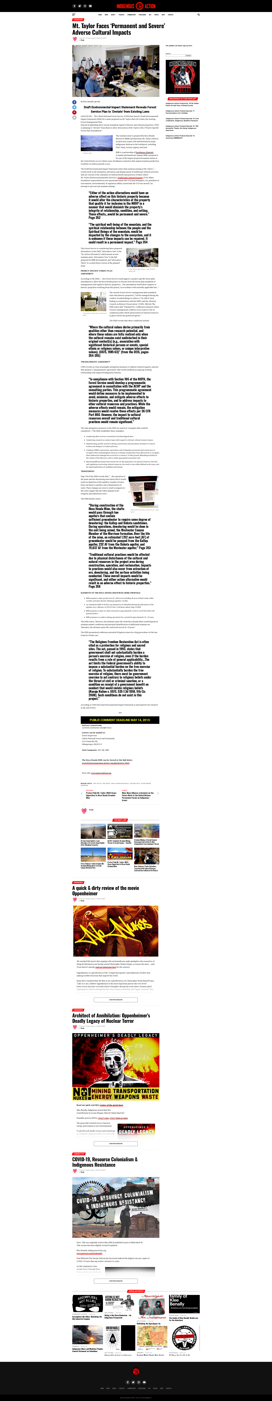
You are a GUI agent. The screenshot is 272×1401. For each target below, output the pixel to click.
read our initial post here (105, 967)
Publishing (142, 14)
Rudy (82, 40)
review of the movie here (111, 1105)
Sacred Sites (135, 783)
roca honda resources (120, 783)
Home (100, 14)
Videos (156, 14)
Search (168, 54)
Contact (171, 14)
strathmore (146, 783)
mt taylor (98, 783)
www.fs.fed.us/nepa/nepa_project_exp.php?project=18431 (106, 763)
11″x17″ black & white (119, 1118)
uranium (85, 785)
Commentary (131, 14)
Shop (163, 14)
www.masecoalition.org (101, 773)
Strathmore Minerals (144, 152)
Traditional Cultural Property (130, 177)
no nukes (106, 783)
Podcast (121, 14)
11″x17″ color (103, 1118)
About (113, 14)
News (106, 14)
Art (150, 14)
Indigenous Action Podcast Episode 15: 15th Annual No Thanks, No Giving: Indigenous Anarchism (182, 128)
